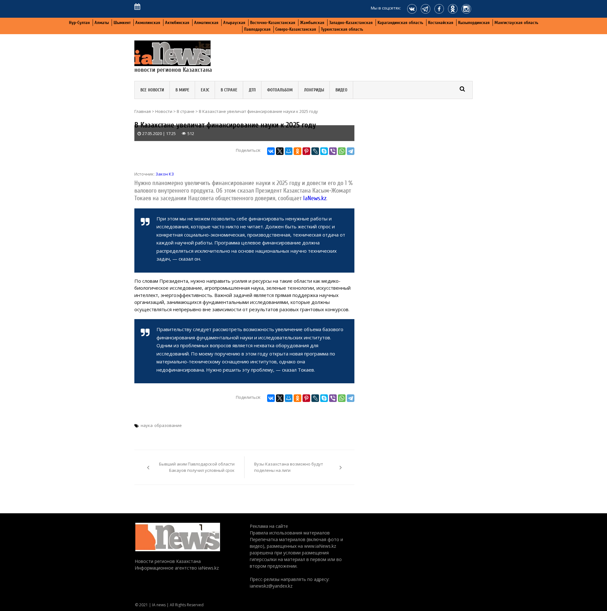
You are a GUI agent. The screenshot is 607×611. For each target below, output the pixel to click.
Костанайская (440, 22)
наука (147, 425)
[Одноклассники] (297, 151)
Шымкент (122, 22)
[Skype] (324, 151)
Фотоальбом (280, 90)
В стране (229, 90)
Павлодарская (257, 29)
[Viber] (333, 151)
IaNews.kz (314, 198)
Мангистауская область (516, 22)
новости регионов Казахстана (173, 69)
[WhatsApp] (342, 151)
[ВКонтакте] (271, 151)
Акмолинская (147, 22)
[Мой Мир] (288, 151)
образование (168, 425)
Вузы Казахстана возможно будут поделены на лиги (288, 467)
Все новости (152, 90)
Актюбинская (177, 22)
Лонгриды (314, 90)
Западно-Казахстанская (351, 22)
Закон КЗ (165, 174)
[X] (280, 151)
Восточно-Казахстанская (272, 22)
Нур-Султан (79, 22)
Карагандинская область (400, 22)
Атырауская (234, 22)
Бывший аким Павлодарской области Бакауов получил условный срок (197, 467)
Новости (163, 111)
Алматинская (206, 22)
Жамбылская (312, 22)
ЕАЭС (205, 90)
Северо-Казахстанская (295, 29)
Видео (341, 90)
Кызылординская (474, 22)
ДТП (252, 90)
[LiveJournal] (315, 151)
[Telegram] (350, 151)
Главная (142, 111)
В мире (182, 90)
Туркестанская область (342, 29)
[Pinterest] (306, 151)
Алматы (102, 22)
